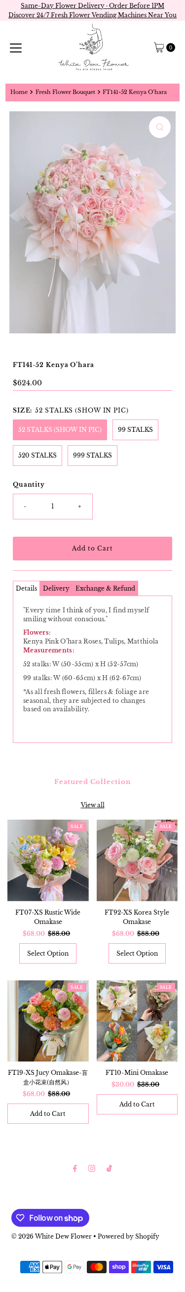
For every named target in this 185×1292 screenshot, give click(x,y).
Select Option (48, 953)
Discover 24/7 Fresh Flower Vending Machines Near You (92, 15)
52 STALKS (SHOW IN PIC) (60, 429)
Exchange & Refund (105, 588)
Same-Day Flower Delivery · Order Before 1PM (92, 5)
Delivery (56, 588)
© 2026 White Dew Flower (51, 1236)
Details (26, 588)
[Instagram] (91, 1168)
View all (93, 805)
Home (19, 92)
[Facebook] (75, 1168)
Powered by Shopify (128, 1236)
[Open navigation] (15, 47)
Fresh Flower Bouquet (65, 92)
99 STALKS (135, 429)
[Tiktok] (109, 1168)
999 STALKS (92, 455)
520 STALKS (37, 455)
